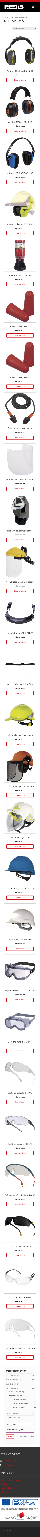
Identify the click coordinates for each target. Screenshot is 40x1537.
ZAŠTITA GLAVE (15, 17)
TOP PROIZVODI (11, 1418)
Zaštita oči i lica (19, 1403)
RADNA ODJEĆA (11, 1380)
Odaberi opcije (20, 233)
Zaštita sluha (18, 1408)
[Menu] (33, 6)
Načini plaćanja (8, 1488)
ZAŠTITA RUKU (11, 1376)
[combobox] (20, 1424)
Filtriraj (9, 1436)
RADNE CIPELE (11, 1384)
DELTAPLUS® (14, 1396)
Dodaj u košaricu (20, 80)
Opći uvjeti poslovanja (11, 1480)
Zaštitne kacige (19, 1399)
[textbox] (20, 1424)
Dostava (4, 1484)
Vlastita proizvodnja (16, 1392)
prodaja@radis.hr (13, 1460)
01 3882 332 (10, 1465)
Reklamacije (6, 1491)
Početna (6, 17)
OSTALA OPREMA (12, 1413)
